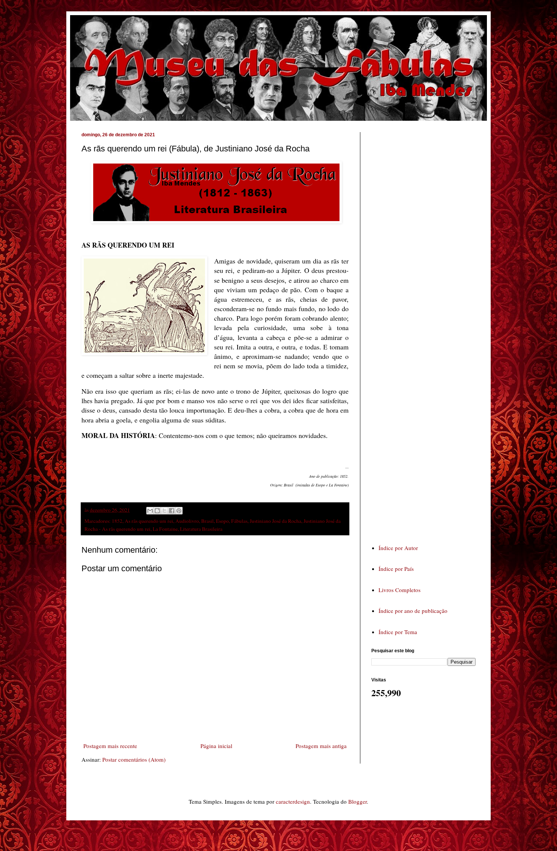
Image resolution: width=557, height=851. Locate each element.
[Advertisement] (428, 331)
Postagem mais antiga (321, 746)
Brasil (207, 520)
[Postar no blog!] (157, 510)
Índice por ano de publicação (413, 610)
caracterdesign (293, 801)
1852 (117, 520)
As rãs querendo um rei (149, 520)
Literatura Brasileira (201, 528)
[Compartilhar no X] (164, 510)
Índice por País (396, 568)
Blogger (357, 801)
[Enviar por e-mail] (150, 510)
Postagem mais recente (110, 746)
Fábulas (239, 520)
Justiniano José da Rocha (275, 520)
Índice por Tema (398, 632)
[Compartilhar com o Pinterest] (179, 510)
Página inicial (216, 746)
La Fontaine (165, 528)
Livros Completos (400, 590)
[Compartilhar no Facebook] (171, 510)
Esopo (222, 520)
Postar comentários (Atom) (134, 759)
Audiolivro (187, 520)
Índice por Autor (398, 548)
